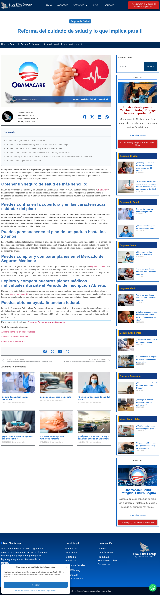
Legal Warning (51, 591)
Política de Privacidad (37, 591)
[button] (66, 567)
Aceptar (36, 585)
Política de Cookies (22, 591)
